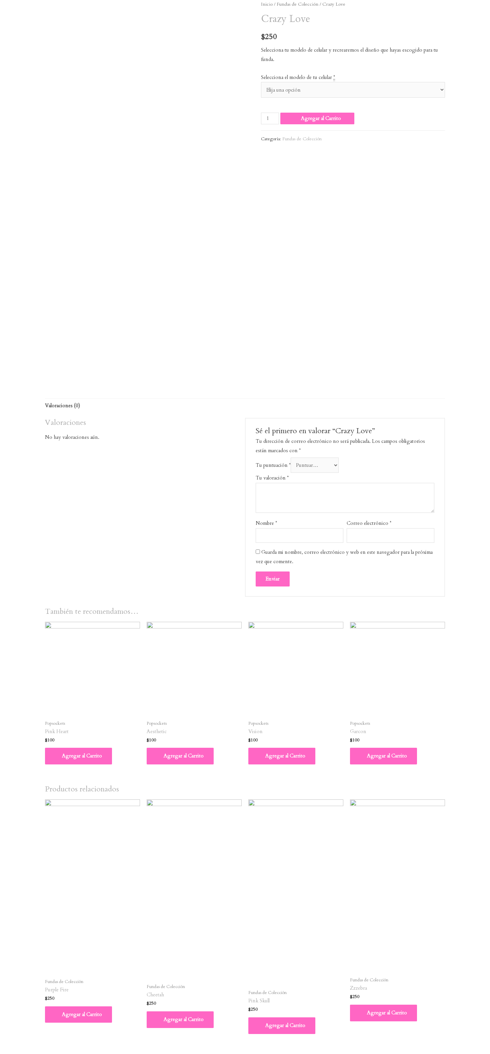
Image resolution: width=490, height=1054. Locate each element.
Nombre (266, 523)
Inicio (267, 4)
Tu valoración (272, 478)
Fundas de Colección (297, 4)
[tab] (62, 406)
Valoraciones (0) (62, 405)
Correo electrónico (369, 523)
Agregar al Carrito (321, 118)
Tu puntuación (273, 465)
